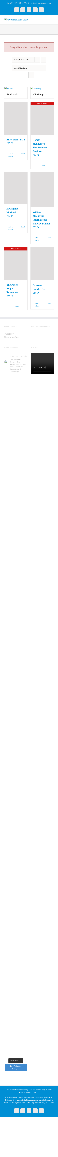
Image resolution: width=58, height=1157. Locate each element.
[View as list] (31, 75)
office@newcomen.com (41, 2)
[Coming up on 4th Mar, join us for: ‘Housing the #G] (15, 1027)
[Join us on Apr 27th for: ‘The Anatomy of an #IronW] (15, 553)
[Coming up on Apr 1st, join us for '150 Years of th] (15, 760)
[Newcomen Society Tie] (42, 263)
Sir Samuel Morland (12, 210)
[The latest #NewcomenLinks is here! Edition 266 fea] (15, 410)
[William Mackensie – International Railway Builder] (42, 189)
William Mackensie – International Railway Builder (41, 217)
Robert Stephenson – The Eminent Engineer (40, 145)
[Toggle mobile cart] (47, 19)
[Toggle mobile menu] (53, 19)
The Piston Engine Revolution (12, 288)
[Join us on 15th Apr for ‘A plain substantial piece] (15, 684)
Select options (37, 304)
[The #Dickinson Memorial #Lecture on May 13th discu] (15, 482)
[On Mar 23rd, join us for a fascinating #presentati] (15, 834)
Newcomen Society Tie (39, 287)
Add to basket (10, 155)
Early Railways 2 (15, 139)
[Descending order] (43, 60)
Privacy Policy (40, 1089)
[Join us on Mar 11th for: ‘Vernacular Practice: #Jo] (15, 963)
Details (23, 154)
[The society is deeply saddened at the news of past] (15, 618)
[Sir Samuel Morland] (15, 188)
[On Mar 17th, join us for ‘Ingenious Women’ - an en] (15, 899)
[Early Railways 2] (15, 118)
